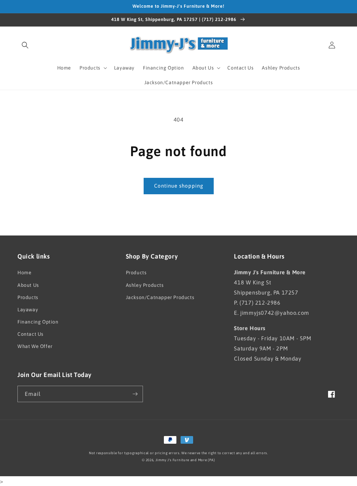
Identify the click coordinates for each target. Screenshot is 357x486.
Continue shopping (178, 186)
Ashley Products (145, 285)
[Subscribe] (135, 394)
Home (24, 272)
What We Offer (35, 346)
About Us (28, 285)
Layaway (27, 309)
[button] (25, 45)
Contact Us (30, 334)
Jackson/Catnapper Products (160, 297)
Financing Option (38, 322)
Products (27, 297)
